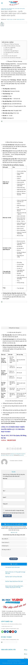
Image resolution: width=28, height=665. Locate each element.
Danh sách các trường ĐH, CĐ (8, 8)
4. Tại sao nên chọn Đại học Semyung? (12, 57)
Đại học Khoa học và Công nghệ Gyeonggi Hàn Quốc (15, 572)
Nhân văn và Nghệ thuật (10, 47)
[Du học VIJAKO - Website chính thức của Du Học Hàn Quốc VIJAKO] (14, 3)
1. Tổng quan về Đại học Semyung (11, 44)
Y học (6, 54)
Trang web (5, 503)
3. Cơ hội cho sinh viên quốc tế (10, 55)
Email (4, 497)
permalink (22, 455)
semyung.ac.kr (10, 118)
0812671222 (11, 440)
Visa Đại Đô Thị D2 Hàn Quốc (12, 567)
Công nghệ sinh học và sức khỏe (11, 52)
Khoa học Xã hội (8, 49)
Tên (4, 490)
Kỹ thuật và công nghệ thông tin (11, 50)
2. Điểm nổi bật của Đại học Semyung (11, 45)
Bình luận (5, 478)
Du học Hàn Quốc (20, 8)
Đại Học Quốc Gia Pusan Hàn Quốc (13, 576)
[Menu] (2, 3)
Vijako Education (20, 19)
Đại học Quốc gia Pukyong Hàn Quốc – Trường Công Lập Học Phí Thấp (14, 586)
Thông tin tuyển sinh (6, 9)
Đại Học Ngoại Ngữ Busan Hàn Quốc (14, 581)
